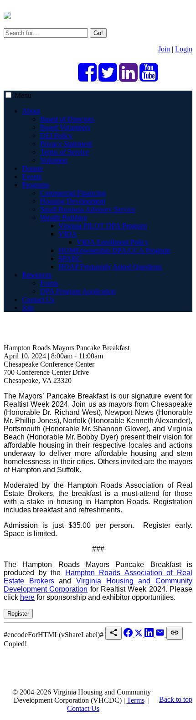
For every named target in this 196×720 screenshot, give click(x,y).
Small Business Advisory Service (87, 209)
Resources (37, 275)
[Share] (113, 633)
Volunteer (54, 160)
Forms (49, 283)
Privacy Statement (66, 144)
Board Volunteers (65, 127)
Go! (98, 33)
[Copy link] (174, 633)
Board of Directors (67, 119)
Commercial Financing (73, 193)
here (27, 597)
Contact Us (38, 299)
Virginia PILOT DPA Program (102, 226)
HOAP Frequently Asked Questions (110, 267)
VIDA (67, 234)
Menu (23, 95)
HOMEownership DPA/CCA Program (114, 250)
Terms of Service (64, 152)
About (31, 111)
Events (31, 176)
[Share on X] (139, 634)
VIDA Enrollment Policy (113, 242)
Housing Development (72, 201)
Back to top (175, 699)
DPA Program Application (78, 291)
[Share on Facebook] (129, 634)
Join (164, 49)
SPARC (70, 258)
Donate (32, 168)
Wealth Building (63, 217)
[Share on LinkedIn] (149, 634)
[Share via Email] (160, 634)
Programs (35, 185)
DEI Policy (56, 135)
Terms (135, 700)
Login (183, 49)
